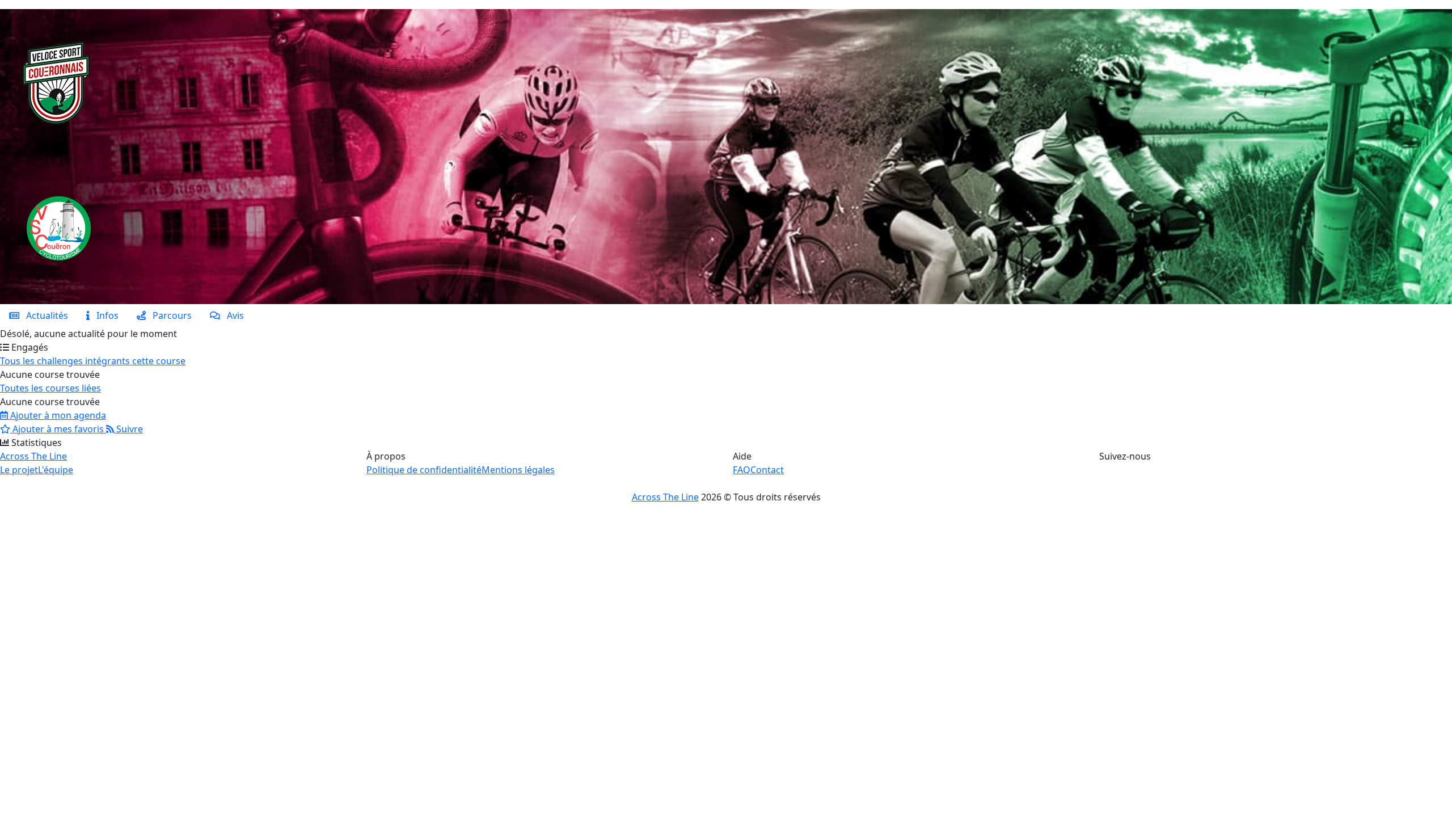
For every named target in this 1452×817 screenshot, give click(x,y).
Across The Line (33, 456)
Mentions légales (518, 470)
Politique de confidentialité (424, 470)
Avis (232, 315)
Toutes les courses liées (50, 388)
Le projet (19, 470)
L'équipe (55, 470)
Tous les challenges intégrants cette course (92, 361)
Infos (104, 315)
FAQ (741, 470)
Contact (767, 470)
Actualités (43, 315)
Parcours (169, 315)
